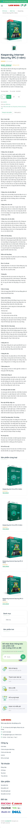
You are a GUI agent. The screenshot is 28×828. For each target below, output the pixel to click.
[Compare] (19, 97)
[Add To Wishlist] (14, 97)
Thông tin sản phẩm (7, 112)
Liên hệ (3, 755)
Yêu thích (3, 773)
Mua (8, 97)
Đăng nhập (3, 767)
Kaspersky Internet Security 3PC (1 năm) (13, 599)
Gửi (23, 657)
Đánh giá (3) (18, 112)
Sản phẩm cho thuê (5, 794)
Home (5, 11)
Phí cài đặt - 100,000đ (15, 91)
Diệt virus (12, 11)
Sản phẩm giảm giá (5, 791)
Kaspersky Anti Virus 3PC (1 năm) (12, 525)
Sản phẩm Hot (4, 785)
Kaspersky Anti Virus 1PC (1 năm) (12, 489)
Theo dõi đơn (4, 776)
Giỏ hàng (3, 770)
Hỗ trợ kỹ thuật (5, 758)
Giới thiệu (3, 746)
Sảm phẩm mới (4, 788)
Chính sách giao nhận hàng (7, 749)
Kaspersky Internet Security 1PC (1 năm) (13, 561)
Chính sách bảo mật (6, 752)
